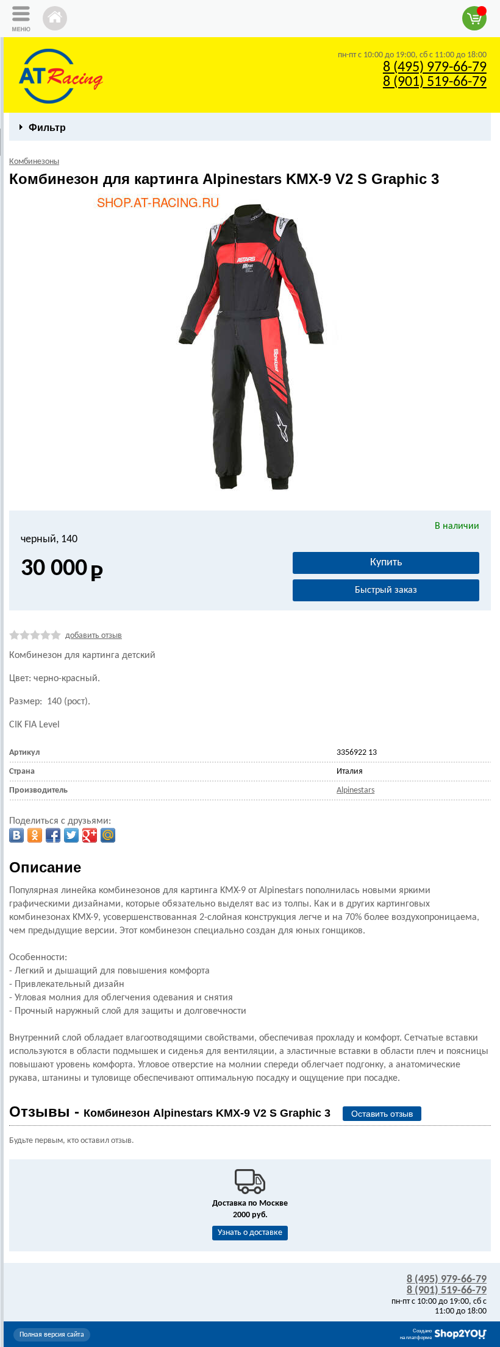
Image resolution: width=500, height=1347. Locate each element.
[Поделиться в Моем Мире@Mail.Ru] (108, 835)
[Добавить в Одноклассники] (34, 835)
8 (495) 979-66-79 (435, 67)
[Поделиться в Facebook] (53, 835)
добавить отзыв (93, 635)
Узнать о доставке (250, 1232)
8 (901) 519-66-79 (435, 82)
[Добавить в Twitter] (71, 835)
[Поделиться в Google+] (89, 835)
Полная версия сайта (52, 1334)
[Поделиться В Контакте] (16, 835)
